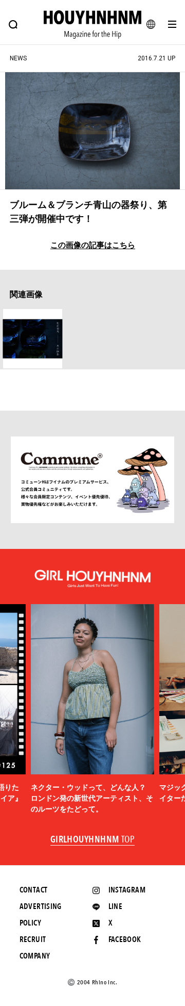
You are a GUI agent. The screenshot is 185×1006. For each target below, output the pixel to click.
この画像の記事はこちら (92, 245)
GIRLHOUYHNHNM (92, 840)
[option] (92, 709)
